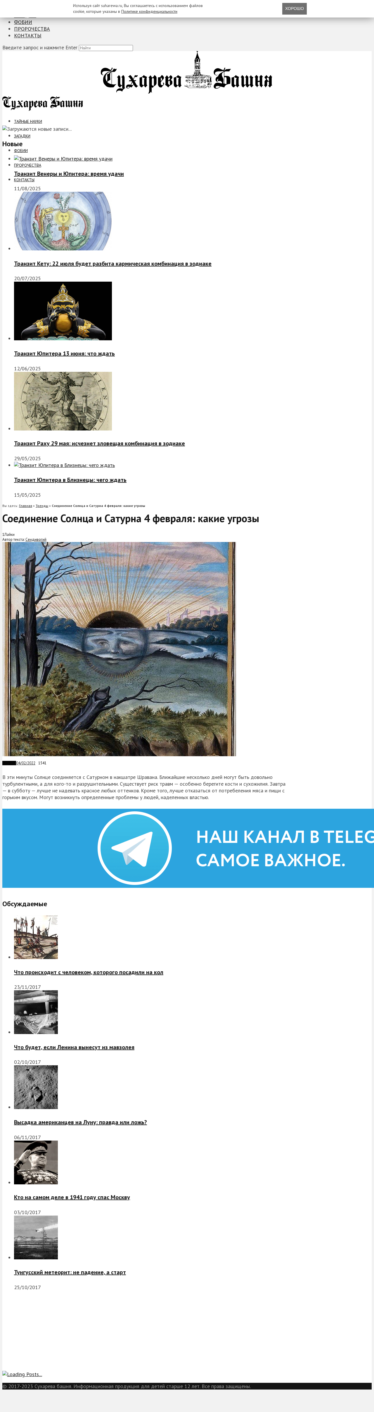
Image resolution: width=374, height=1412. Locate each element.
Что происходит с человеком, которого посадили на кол (88, 972)
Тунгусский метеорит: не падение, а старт (70, 1272)
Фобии (23, 22)
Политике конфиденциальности (149, 11)
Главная (25, 505)
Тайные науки (28, 121)
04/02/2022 (25, 763)
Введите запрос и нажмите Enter (39, 47)
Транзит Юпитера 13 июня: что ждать (64, 353)
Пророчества (32, 28)
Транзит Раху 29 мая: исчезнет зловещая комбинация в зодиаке (99, 443)
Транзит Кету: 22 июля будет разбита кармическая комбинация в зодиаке (113, 263)
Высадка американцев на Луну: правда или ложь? (80, 1122)
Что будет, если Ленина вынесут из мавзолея (74, 1047)
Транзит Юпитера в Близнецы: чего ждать (70, 480)
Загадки (22, 136)
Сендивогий (35, 539)
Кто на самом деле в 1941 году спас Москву (72, 1197)
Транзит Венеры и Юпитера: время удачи (69, 173)
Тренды (42, 505)
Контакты (27, 35)
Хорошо (294, 8)
